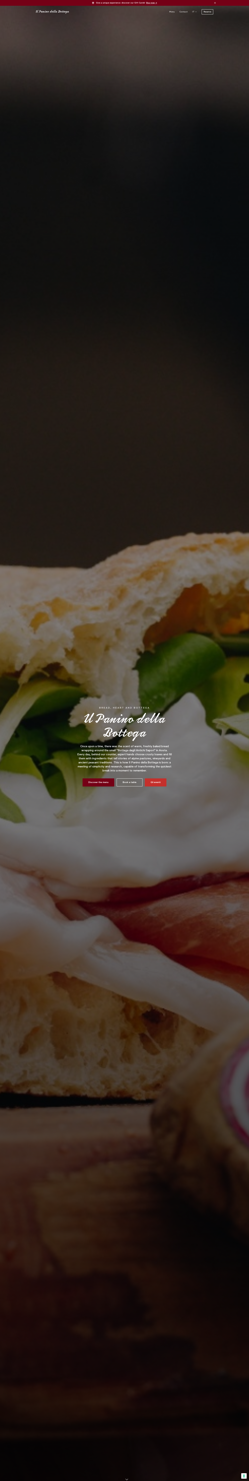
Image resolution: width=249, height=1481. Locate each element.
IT (193, 12)
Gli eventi (156, 782)
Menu (172, 12)
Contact (183, 12)
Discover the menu (98, 782)
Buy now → (151, 3)
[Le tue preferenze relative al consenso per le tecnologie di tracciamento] (244, 1476)
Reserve (207, 12)
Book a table (129, 782)
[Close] (215, 3)
